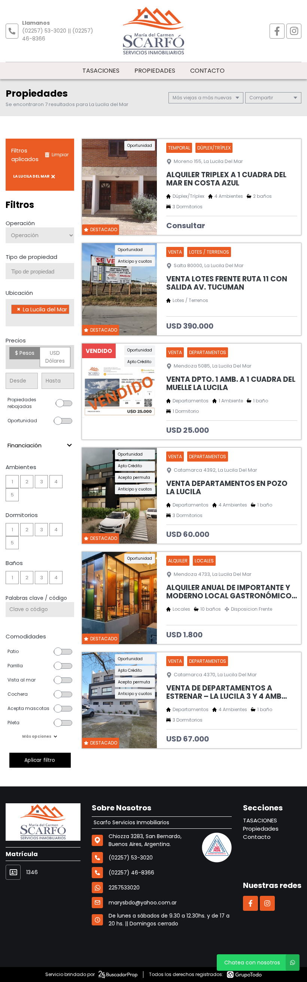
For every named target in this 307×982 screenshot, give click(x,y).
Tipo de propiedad (31, 257)
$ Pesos (24, 353)
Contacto (207, 70)
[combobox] (40, 271)
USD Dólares (55, 357)
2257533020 (124, 887)
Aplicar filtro (39, 760)
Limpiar (60, 154)
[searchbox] (42, 271)
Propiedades (154, 70)
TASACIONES (100, 70)
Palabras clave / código (36, 598)
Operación (20, 223)
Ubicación (19, 293)
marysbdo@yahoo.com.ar (143, 902)
